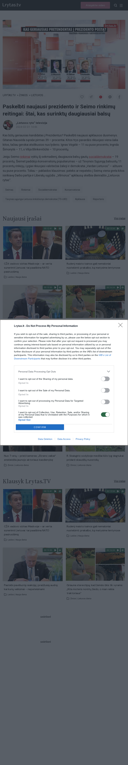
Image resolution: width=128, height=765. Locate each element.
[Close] (121, 326)
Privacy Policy (83, 439)
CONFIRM (40, 427)
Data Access (64, 439)
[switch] (105, 379)
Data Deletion (45, 439)
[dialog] (64, 382)
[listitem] (64, 371)
